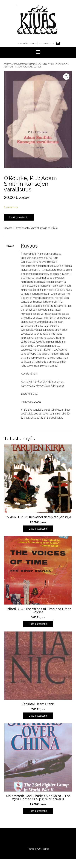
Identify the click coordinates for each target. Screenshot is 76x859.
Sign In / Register (26, 43)
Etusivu (8, 64)
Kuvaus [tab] (10, 245)
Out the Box (43, 848)
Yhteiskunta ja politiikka (41, 64)
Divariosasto (20, 64)
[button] (38, 52)
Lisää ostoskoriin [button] (38, 528)
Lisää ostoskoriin (18, 217)
